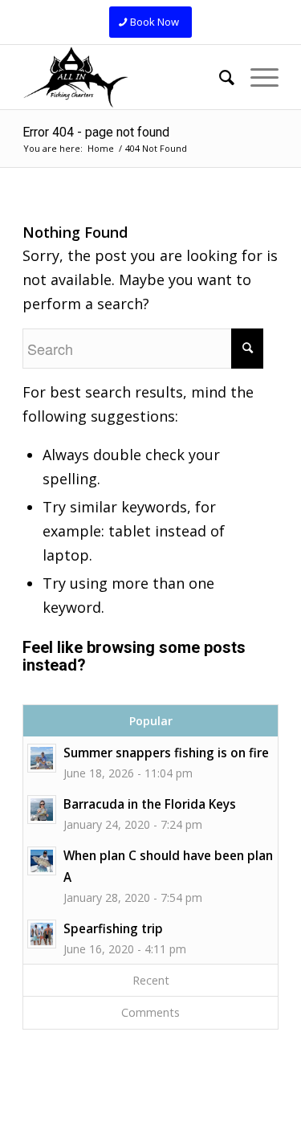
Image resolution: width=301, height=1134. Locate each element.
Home (100, 148)
